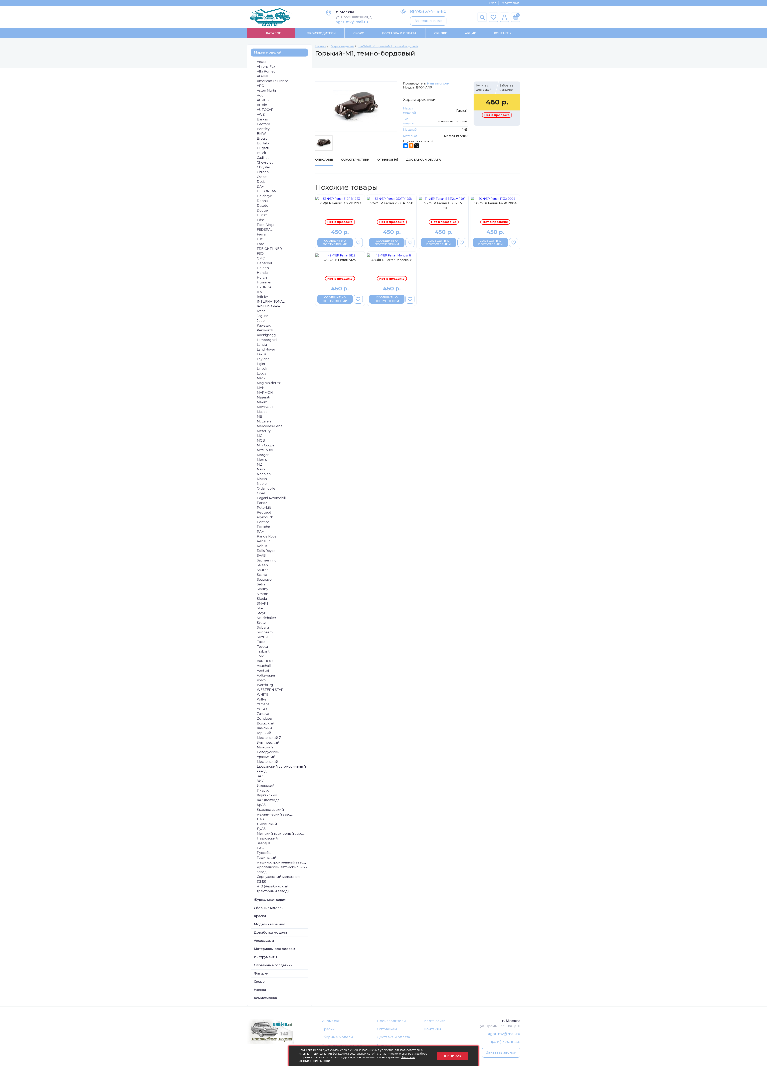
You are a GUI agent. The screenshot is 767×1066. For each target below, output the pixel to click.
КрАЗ (261, 805)
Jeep (261, 321)
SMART (263, 603)
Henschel (264, 263)
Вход (493, 3)
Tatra (261, 642)
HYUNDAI (264, 287)
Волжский (265, 723)
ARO (260, 86)
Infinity (262, 297)
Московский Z (269, 738)
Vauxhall (264, 666)
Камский (264, 728)
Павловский (267, 838)
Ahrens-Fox (266, 67)
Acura (261, 62)
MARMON (265, 392)
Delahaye (264, 196)
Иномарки (331, 1021)
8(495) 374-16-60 (428, 11)
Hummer (264, 282)
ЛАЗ (260, 819)
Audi (260, 95)
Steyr (261, 613)
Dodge (262, 210)
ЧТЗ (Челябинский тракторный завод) (273, 888)
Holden (263, 268)
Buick (261, 153)
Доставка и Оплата (399, 33)
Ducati (262, 215)
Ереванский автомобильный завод (281, 769)
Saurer (262, 570)
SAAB (261, 555)
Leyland (263, 359)
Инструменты (265, 957)
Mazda (262, 412)
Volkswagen (266, 675)
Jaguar (262, 316)
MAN (261, 388)
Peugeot (264, 512)
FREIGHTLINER (269, 249)
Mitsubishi (265, 450)
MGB (261, 440)
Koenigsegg (266, 335)
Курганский (267, 795)
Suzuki (262, 637)
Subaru (263, 627)
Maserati (263, 397)
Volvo (261, 680)
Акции (470, 33)
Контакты (502, 33)
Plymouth (265, 517)
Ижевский (266, 786)
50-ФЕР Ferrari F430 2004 (495, 203)
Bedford (263, 124)
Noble (262, 484)
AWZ (261, 114)
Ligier (261, 364)
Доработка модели (270, 932)
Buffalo (263, 143)
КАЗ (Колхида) (269, 800)
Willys (261, 699)
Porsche (263, 527)
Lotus (261, 373)
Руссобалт (265, 853)
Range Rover (267, 536)
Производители (391, 1021)
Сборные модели (269, 908)
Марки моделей (267, 52)
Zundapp (264, 718)
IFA (259, 292)
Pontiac (263, 522)
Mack (261, 378)
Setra (261, 584)
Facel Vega (265, 225)
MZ (259, 464)
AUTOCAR (265, 110)
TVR (260, 656)
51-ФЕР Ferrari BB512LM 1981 (443, 205)
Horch (262, 277)
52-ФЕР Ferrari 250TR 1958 (391, 203)
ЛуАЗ (261, 829)
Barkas (262, 119)
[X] (416, 145)
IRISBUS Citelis (268, 306)
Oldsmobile (266, 488)
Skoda (262, 599)
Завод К (263, 843)
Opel (261, 493)
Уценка (260, 990)
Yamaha (263, 704)
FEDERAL (264, 229)
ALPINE (263, 76)
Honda (262, 273)
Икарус (263, 790)
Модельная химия (269, 924)
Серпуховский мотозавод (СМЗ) (278, 879)
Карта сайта (434, 1021)
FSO (260, 253)
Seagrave (264, 579)
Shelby (262, 589)
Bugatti (263, 148)
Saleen (262, 565)
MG (259, 436)
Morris (262, 460)
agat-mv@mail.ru (352, 22)
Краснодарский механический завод (275, 812)
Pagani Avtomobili (271, 498)
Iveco (261, 311)
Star (260, 608)
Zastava (263, 714)
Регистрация (510, 3)
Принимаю (452, 1056)
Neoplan (264, 474)
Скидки (440, 33)
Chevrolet (265, 162)
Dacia (261, 182)
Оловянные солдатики (273, 965)
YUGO (262, 709)
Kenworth (265, 330)
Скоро (358, 33)
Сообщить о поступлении (335, 242)
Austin (262, 105)
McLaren (264, 421)
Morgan (263, 455)
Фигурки (261, 973)
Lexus (261, 354)
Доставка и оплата (393, 1037)
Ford (260, 244)
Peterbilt (264, 508)
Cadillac (263, 158)
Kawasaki (264, 325)
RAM (260, 531)
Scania (262, 575)
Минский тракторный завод (281, 834)
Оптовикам (387, 1029)
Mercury (264, 431)
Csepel (262, 177)
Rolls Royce (266, 551)
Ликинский (267, 824)
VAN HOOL (265, 661)
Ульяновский (268, 742)
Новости (384, 1045)
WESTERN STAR (270, 690)
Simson (262, 594)
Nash (261, 469)
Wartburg (265, 685)
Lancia (262, 345)
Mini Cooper (266, 445)
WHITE (262, 694)
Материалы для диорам (274, 949)
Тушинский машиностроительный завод (281, 860)
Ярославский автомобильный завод (282, 869)
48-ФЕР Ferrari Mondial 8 (391, 260)
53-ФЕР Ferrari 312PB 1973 (340, 203)
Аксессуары (264, 941)
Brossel (262, 138)
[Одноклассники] (411, 145)
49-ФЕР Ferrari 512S (340, 260)
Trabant (263, 651)
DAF (260, 186)
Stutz (261, 623)
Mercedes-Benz (269, 426)
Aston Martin (267, 90)
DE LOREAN (266, 191)
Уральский (266, 757)
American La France (272, 81)
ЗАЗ (260, 776)
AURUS (263, 100)
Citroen (263, 172)
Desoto (262, 206)
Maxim (262, 402)
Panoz (262, 503)
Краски (260, 916)
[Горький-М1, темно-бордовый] (356, 106)
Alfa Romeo (266, 71)
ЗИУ (260, 781)
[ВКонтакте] (405, 145)
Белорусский (268, 752)
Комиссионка (265, 998)
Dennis (262, 201)
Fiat (260, 239)
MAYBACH (265, 407)
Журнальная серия (270, 900)
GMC (261, 258)
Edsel (261, 220)
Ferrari (262, 234)
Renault (263, 541)
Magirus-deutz (269, 383)
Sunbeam (265, 632)
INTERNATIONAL (270, 301)
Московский (267, 762)
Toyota (262, 647)
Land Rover (266, 349)
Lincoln (262, 369)
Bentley (263, 129)
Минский (265, 747)
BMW (261, 134)
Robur (262, 546)
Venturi (263, 671)
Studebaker (266, 618)
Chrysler (263, 167)
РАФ (260, 848)
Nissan (262, 479)
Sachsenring (267, 560)
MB (259, 416)
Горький (264, 733)
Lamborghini (267, 340)
